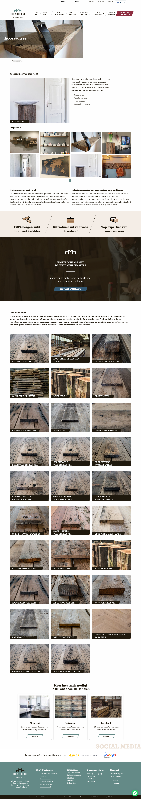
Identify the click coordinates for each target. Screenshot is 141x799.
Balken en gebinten (74, 775)
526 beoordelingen (89, 755)
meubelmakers (74, 322)
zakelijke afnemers (106, 322)
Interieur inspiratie (46, 781)
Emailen (115, 783)
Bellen (115, 781)
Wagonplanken (72, 770)
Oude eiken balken (73, 772)
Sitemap (66, 797)
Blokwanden (71, 783)
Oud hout (43, 776)
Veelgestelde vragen (47, 784)
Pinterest (110, 1)
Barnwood (70, 780)
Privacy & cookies (74, 797)
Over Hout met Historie (48, 774)
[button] (135, 793)
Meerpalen (70, 778)
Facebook (90, 1)
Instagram (100, 1)
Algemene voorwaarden (86, 797)
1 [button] (70, 180)
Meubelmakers (45, 779)
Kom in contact (45, 787)
